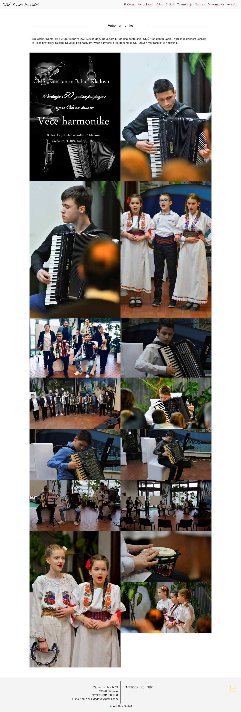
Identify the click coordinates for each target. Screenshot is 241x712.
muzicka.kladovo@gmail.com (100, 699)
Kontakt (231, 4)
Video (159, 4)
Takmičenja (184, 4)
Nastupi (200, 4)
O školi (170, 4)
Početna (130, 4)
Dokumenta (216, 4)
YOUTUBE (147, 687)
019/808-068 (109, 695)
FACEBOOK (131, 687)
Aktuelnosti (145, 4)
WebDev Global (120, 706)
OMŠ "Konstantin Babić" (21, 4)
